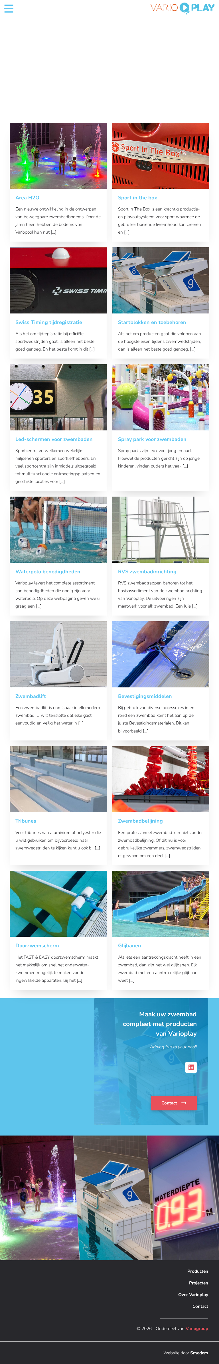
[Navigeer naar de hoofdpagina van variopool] (183, 9)
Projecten (198, 1283)
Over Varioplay (193, 1295)
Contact (169, 1103)
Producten (197, 1271)
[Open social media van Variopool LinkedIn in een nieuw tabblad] (191, 1067)
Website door (185, 1353)
